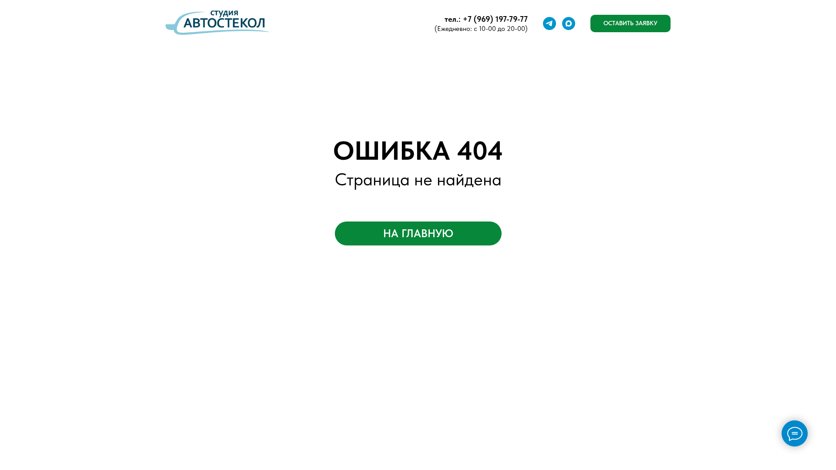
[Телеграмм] (549, 23)
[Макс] (568, 23)
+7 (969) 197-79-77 (495, 19)
